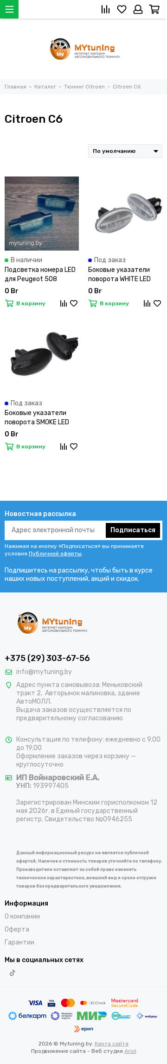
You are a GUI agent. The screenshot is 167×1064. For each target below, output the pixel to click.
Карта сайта (111, 1043)
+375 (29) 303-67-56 (47, 658)
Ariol (130, 1051)
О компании (22, 916)
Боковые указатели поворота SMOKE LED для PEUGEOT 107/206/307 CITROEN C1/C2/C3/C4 (39, 418)
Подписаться (132, 530)
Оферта (17, 929)
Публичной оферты (55, 553)
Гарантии (19, 942)
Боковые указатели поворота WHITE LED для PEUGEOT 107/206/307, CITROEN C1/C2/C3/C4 (123, 275)
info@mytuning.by (44, 672)
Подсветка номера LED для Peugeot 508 (40, 274)
